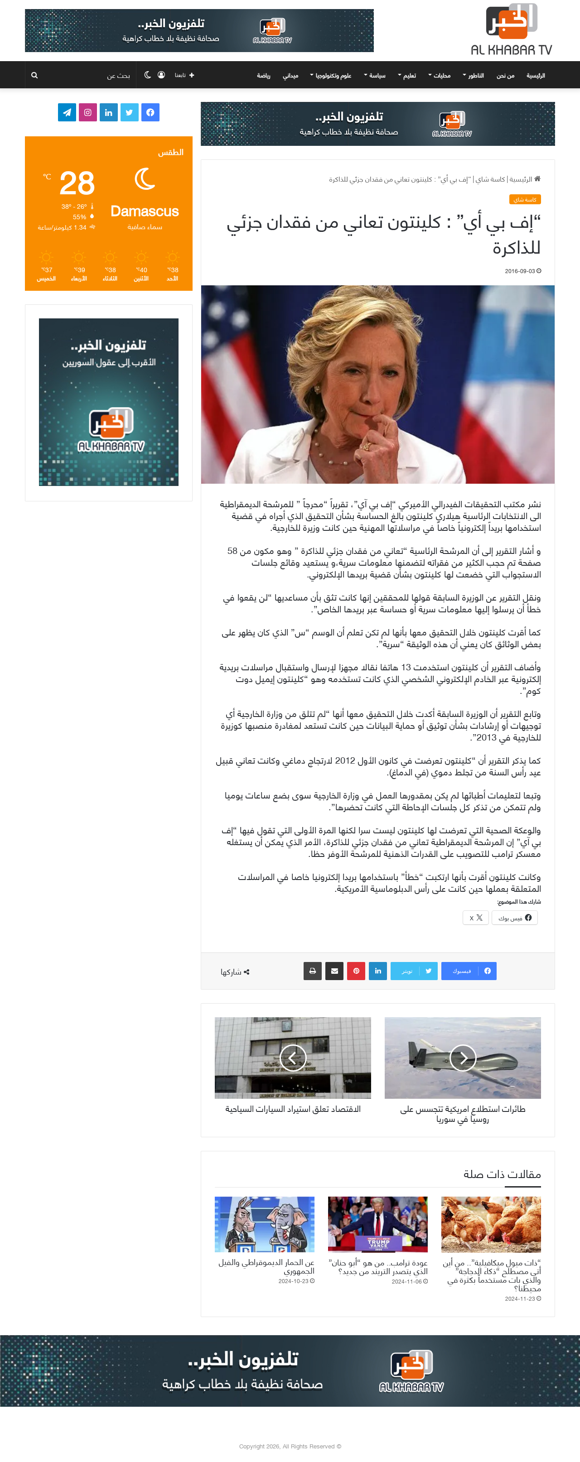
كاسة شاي (490, 178)
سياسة (378, 74)
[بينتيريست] (356, 971)
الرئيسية (537, 74)
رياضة (264, 74)
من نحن (505, 74)
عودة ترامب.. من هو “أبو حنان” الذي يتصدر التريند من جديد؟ (378, 1266)
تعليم (410, 74)
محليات (442, 74)
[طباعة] (313, 971)
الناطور (476, 74)
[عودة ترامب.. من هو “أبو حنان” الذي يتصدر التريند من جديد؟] (378, 1225)
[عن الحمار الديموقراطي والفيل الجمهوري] (264, 1224)
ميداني (290, 74)
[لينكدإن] (378, 971)
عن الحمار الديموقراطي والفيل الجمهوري (266, 1265)
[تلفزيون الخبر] (509, 29)
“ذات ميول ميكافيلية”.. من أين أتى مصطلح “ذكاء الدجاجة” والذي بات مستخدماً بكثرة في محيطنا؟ (492, 1274)
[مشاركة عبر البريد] (334, 971)
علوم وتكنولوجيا (334, 74)
